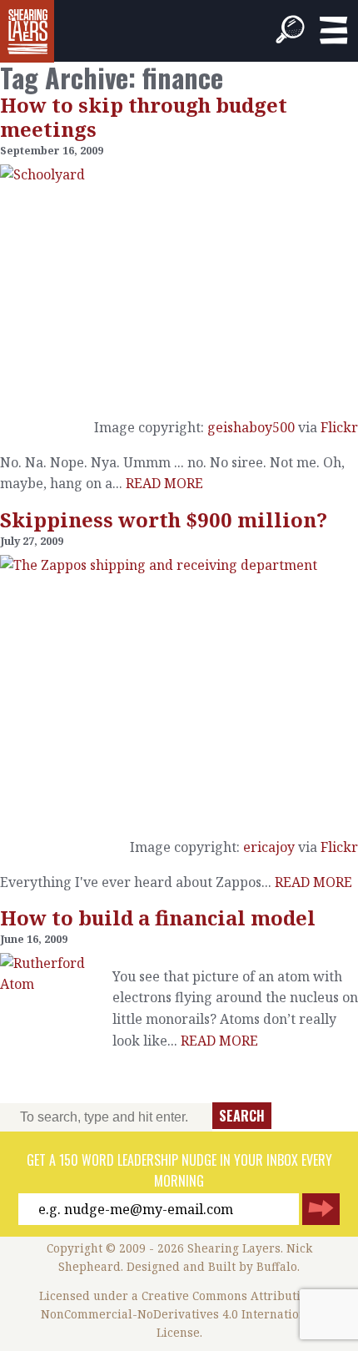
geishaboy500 (251, 427)
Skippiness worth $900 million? (163, 519)
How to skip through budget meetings (143, 117)
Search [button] (242, 1116)
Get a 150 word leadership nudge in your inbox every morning (179, 1171)
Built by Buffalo (252, 1266)
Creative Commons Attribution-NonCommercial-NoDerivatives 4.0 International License (180, 1314)
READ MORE (164, 483)
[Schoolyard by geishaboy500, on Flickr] (179, 284)
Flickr (339, 427)
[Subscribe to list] (321, 1209)
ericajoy (269, 847)
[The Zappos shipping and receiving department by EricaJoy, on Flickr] (179, 689)
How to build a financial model (158, 917)
